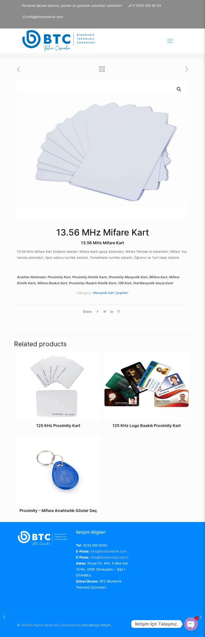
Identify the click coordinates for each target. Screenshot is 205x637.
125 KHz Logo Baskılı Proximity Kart (146, 425)
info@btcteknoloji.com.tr (109, 557)
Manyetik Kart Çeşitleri (110, 293)
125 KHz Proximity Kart (58, 425)
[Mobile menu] (170, 40)
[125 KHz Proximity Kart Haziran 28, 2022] (4, 617)
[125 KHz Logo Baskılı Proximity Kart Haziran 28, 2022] (200, 617)
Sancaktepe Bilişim (96, 625)
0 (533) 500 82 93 (146, 6)
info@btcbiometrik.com (45, 17)
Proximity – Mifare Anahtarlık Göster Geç (58, 510)
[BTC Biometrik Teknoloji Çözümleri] (60, 40)
